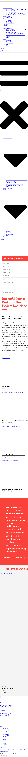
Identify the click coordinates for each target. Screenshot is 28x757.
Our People (5, 731)
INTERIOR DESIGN (11, 10)
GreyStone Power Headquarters (12, 489)
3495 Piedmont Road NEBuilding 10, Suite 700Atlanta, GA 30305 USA (6, 707)
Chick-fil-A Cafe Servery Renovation (13, 455)
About (4, 18)
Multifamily (6, 273)
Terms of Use (16, 749)
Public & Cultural (8, 282)
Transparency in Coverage (6, 749)
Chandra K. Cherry (7, 688)
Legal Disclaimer (4, 751)
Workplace (6, 263)
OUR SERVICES (7, 8)
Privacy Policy (23, 749)
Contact (5, 25)
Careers (5, 740)
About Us (8, 20)
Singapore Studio (10, 23)
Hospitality (6, 266)
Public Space (6, 269)
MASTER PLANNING (11, 12)
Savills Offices (6, 386)
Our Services (6, 729)
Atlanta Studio (9, 21)
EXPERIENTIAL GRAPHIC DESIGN (15, 14)
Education (6, 276)
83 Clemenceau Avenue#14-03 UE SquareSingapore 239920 (5, 715)
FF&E (4, 279)
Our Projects (6, 730)
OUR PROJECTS (7, 17)
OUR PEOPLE (6, 16)
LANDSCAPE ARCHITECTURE (14, 13)
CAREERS (6, 24)
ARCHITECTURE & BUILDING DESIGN (16, 9)
